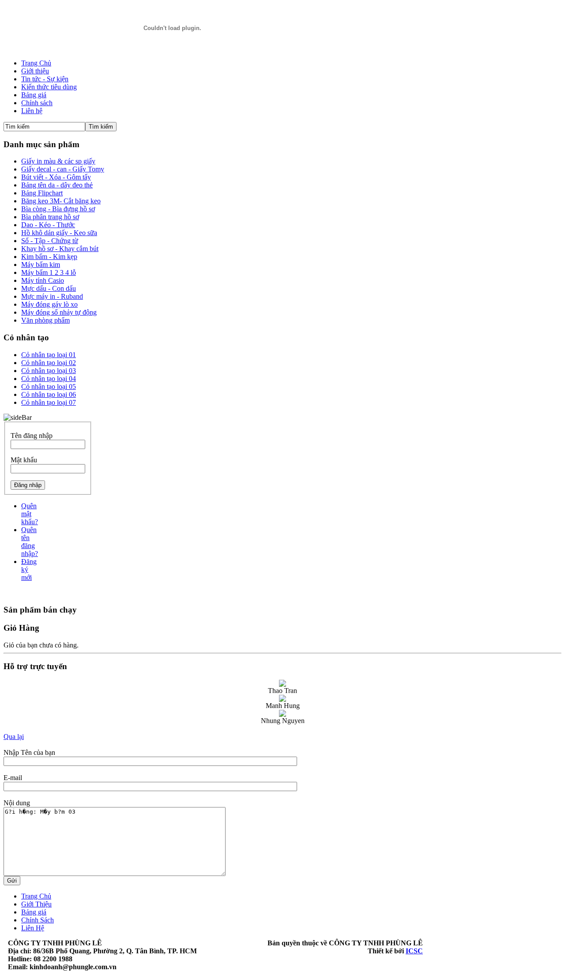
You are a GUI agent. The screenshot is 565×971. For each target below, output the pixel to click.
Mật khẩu (24, 460)
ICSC (414, 951)
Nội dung (17, 803)
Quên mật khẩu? (29, 513)
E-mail (13, 777)
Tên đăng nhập (32, 435)
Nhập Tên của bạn (29, 752)
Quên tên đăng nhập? (29, 541)
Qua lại (14, 736)
